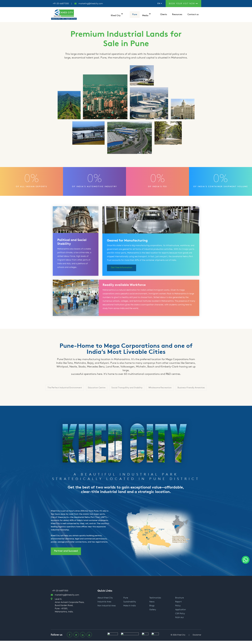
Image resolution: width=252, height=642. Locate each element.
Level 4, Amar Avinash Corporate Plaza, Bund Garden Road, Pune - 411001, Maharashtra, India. (69, 605)
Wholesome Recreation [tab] (160, 388)
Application (180, 609)
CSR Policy (180, 613)
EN (159, 3)
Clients (163, 14)
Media (145, 16)
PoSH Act (179, 617)
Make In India (129, 605)
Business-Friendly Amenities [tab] (191, 388)
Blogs (151, 605)
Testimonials (155, 597)
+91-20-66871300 (61, 3)
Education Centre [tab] (96, 388)
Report (178, 601)
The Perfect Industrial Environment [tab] (64, 388)
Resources (177, 14)
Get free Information (121, 268)
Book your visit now (182, 3)
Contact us (193, 14)
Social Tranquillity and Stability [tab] (126, 388)
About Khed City (105, 597)
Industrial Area (104, 601)
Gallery (152, 609)
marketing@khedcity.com (90, 3)
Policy (178, 605)
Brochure (179, 597)
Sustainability (129, 601)
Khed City (115, 16)
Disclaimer (197, 635)
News (151, 601)
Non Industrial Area (107, 605)
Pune (134, 14)
